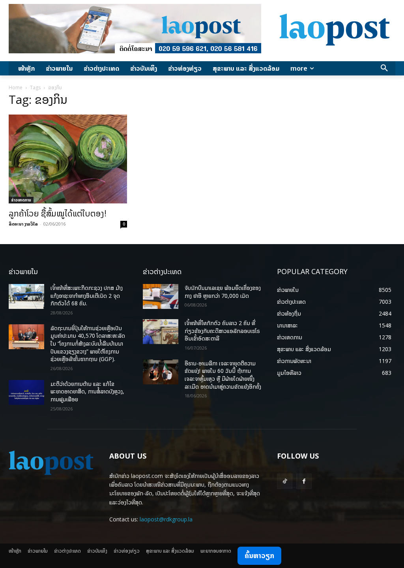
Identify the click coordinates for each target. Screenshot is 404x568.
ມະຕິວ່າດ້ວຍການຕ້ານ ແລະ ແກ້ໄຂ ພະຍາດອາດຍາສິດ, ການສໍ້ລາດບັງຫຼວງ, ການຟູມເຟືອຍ (87, 391)
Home (15, 87)
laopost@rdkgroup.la (166, 519)
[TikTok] (284, 481)
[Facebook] (304, 481)
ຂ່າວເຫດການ (21, 200)
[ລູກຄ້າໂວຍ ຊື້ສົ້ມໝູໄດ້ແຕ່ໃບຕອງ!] (68, 159)
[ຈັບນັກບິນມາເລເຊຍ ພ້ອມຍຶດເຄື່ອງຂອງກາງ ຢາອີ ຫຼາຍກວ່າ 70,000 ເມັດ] (160, 296)
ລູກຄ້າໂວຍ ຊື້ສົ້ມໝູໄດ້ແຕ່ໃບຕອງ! (58, 213)
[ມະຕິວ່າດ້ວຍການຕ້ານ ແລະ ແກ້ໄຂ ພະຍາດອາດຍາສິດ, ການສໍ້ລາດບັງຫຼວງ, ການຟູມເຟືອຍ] (26, 392)
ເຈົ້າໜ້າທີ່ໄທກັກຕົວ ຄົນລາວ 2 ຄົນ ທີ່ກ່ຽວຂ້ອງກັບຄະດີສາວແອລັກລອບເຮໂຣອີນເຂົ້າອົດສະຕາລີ (222, 330)
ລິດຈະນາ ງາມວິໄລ (23, 224)
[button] (384, 68)
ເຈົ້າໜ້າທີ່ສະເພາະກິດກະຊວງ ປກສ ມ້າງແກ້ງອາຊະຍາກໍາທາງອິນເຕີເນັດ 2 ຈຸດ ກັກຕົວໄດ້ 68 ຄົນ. (86, 295)
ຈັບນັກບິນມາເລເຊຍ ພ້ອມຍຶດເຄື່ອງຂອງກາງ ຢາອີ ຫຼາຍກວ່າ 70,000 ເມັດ (223, 291)
